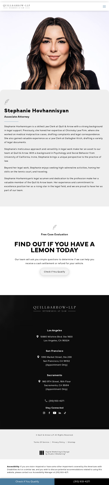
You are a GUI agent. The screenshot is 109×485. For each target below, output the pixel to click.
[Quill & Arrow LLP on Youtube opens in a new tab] (54, 413)
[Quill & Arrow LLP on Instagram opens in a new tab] (44, 413)
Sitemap (71, 442)
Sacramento (54, 375)
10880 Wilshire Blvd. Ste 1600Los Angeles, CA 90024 (56, 338)
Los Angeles (54, 330)
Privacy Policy (58, 442)
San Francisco (54, 350)
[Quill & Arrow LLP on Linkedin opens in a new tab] (60, 413)
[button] (104, 7)
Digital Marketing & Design (57, 453)
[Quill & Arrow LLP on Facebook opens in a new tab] (49, 413)
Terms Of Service (41, 442)
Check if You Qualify (54, 271)
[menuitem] (44, 413)
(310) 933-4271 (62, 472)
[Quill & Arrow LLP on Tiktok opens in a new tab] (65, 413)
